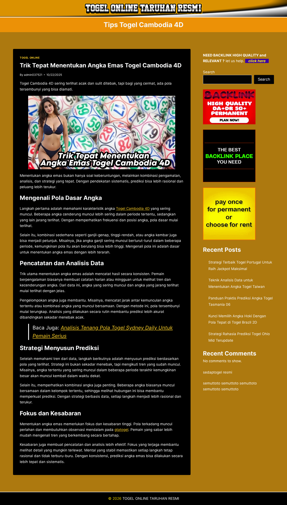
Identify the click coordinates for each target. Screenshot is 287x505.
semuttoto (211, 383)
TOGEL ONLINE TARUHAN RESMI (150, 498)
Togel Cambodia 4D (133, 208)
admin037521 (33, 74)
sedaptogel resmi (217, 372)
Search (209, 72)
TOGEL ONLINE (29, 57)
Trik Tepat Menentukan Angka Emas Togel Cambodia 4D (101, 65)
